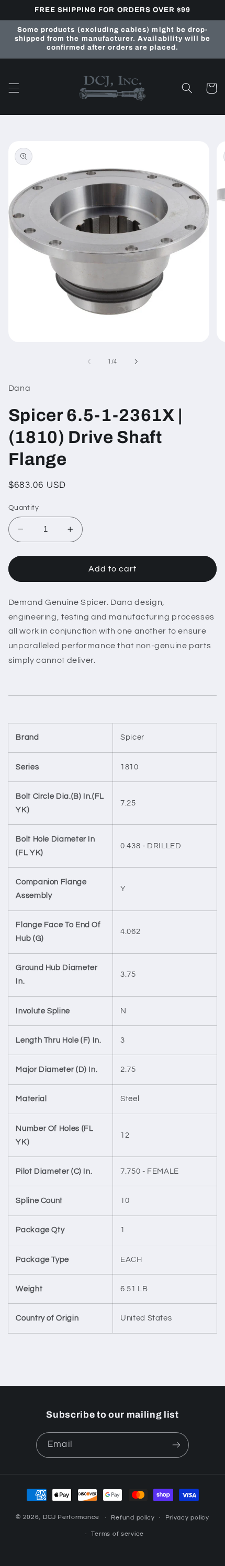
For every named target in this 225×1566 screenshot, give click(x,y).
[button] (14, 88)
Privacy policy (187, 1518)
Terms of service (117, 1534)
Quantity (23, 507)
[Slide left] (88, 361)
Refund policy (133, 1518)
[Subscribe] (176, 1445)
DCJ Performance (71, 1518)
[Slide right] (136, 361)
